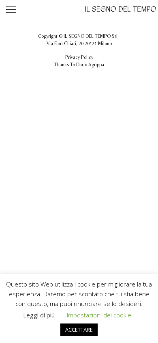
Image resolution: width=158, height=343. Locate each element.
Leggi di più (39, 315)
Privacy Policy (79, 57)
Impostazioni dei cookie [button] (99, 315)
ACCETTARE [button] (79, 329)
